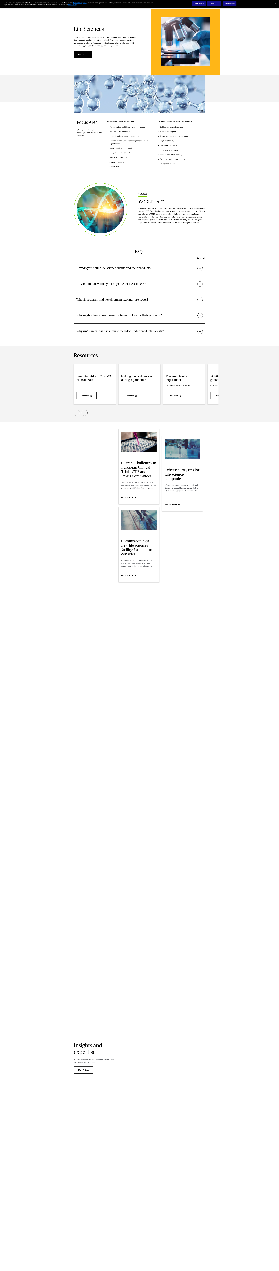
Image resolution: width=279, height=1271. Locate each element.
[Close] (275, 3)
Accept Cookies (230, 3)
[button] (77, 413)
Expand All (201, 258)
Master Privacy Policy (80, 3)
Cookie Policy (72, 5)
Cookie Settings (199, 3)
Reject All (214, 3)
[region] (139, 3)
